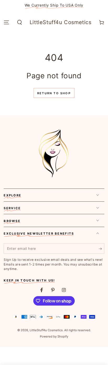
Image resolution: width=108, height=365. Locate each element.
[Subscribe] (101, 248)
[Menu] (6, 22)
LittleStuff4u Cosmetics (46, 330)
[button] (19, 22)
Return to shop (54, 93)
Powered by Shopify (54, 336)
